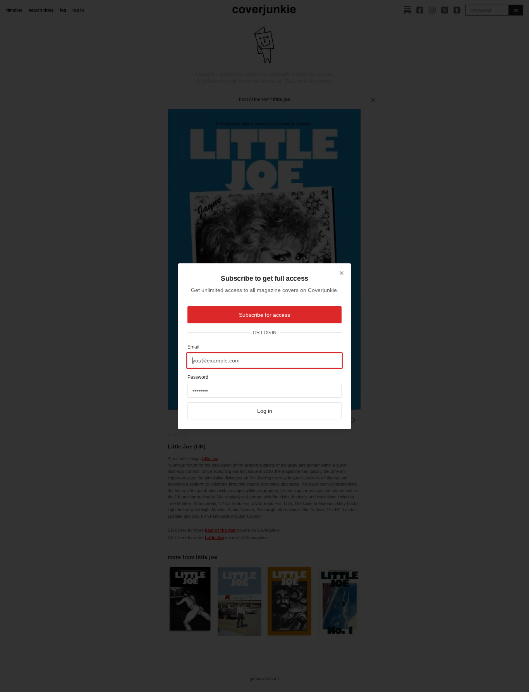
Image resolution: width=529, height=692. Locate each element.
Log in (264, 411)
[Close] (341, 273)
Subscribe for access (264, 315)
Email (193, 347)
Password (197, 377)
